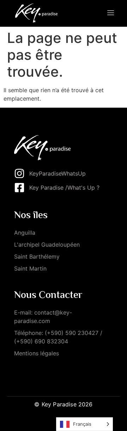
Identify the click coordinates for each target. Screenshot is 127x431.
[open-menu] (111, 13)
